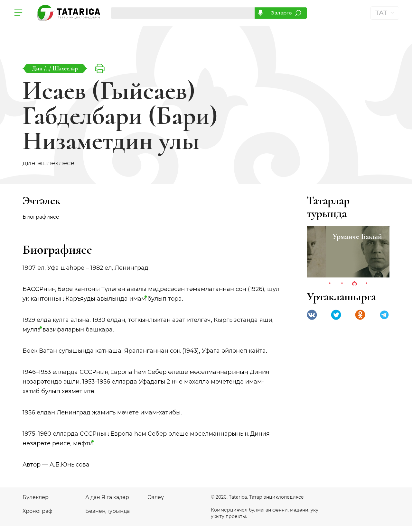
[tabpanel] (348, 251)
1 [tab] (329, 283)
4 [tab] (366, 283)
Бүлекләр (36, 497)
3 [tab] (354, 283)
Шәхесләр (65, 68)
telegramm (384, 315)
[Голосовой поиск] (260, 13)
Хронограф (37, 511)
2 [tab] (342, 283)
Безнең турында (107, 511)
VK (312, 315)
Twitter (336, 315)
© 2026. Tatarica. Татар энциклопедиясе (257, 497)
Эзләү (156, 497)
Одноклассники (360, 315)
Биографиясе (41, 217)
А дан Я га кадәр (107, 497)
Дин (38, 68)
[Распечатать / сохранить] (100, 68)
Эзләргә (281, 13)
